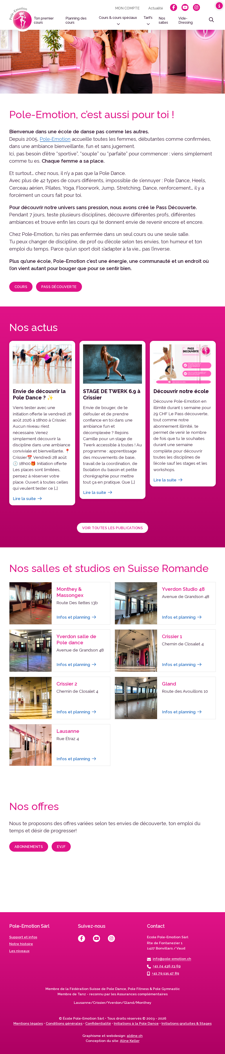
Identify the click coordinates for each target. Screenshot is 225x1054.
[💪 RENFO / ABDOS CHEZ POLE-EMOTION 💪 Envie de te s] (112, 897)
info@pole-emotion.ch (172, 959)
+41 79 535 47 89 (165, 973)
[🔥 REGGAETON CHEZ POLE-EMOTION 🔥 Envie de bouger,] (23, 897)
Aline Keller (130, 1041)
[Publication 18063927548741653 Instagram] (157, 897)
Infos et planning (73, 617)
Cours (21, 287)
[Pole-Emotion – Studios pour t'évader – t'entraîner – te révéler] (21, 19)
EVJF (61, 847)
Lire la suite (24, 498)
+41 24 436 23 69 (167, 966)
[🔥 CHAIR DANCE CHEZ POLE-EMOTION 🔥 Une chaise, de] (67, 897)
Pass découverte (58, 287)
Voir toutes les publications (112, 528)
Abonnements (29, 847)
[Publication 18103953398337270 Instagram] (202, 897)
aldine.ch (135, 1036)
